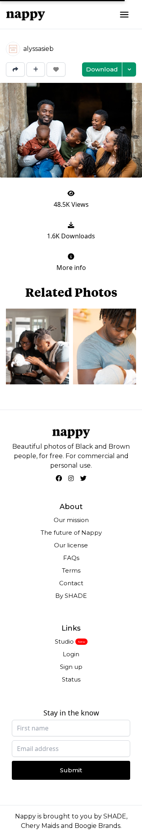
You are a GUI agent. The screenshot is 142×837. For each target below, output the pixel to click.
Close (120, 261)
